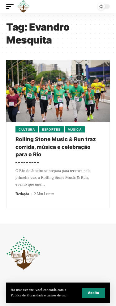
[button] (93, 293)
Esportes (51, 129)
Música (75, 129)
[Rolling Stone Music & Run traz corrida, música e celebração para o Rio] (58, 91)
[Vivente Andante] (23, 6)
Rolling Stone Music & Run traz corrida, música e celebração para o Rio (55, 146)
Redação (22, 194)
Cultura (27, 129)
